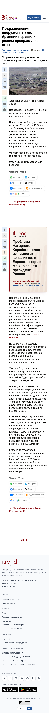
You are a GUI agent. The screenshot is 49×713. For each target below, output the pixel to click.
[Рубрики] (44, 17)
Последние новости (10, 599)
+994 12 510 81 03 (9, 583)
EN (20, 708)
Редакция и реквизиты (12, 617)
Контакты (6, 621)
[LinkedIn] (33, 678)
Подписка (6, 639)
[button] (4, 69)
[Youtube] (21, 678)
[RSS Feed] (39, 678)
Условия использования (12, 653)
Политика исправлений (12, 629)
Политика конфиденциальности (16, 657)
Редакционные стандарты (13, 625)
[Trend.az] (10, 17)
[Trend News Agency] (9, 562)
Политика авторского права (14, 661)
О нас (4, 613)
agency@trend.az (8, 586)
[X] (16, 678)
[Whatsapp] (4, 678)
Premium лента (8, 603)
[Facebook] (10, 678)
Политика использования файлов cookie (19, 664)
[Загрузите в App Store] (10, 689)
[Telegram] (27, 678)
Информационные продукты (14, 643)
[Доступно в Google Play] (28, 689)
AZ (24, 708)
